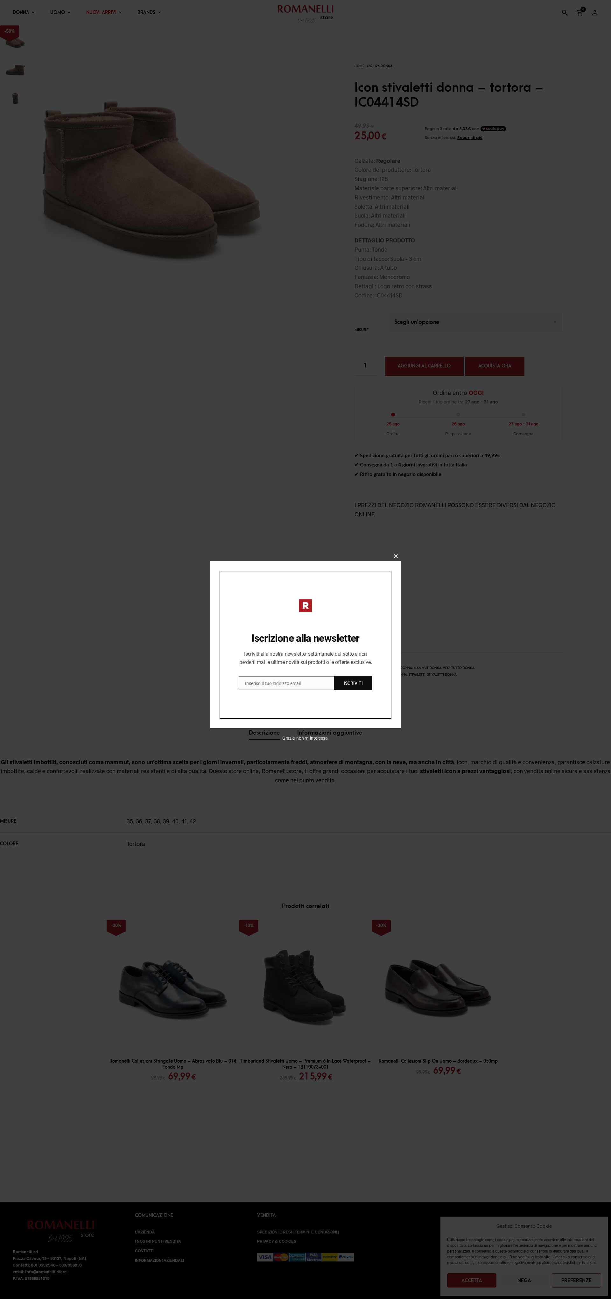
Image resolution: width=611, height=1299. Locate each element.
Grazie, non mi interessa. (305, 738)
